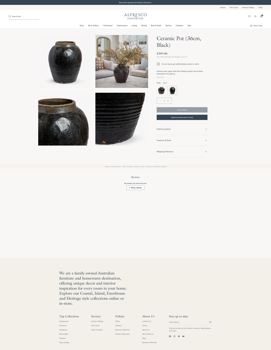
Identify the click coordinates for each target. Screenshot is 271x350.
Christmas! (108, 25)
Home (107, 166)
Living (134, 25)
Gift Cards (234, 7)
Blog (144, 338)
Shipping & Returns (165, 151)
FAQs (117, 321)
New (82, 25)
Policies (119, 316)
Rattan (168, 25)
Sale (189, 25)
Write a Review (137, 188)
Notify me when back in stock (182, 117)
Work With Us (148, 334)
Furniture (63, 325)
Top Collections (69, 316)
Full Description (164, 129)
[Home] (135, 16)
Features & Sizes (164, 140)
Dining (144, 25)
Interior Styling (248, 7)
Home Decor (116, 166)
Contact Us (146, 321)
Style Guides (64, 342)
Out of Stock (182, 110)
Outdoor (179, 25)
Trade (260, 7)
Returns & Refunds (122, 329)
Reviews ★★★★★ (149, 342)
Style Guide (258, 25)
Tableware (63, 329)
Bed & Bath (156, 25)
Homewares (122, 25)
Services (96, 316)
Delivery (118, 325)
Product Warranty (122, 334)
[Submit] (210, 322)
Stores (222, 7)
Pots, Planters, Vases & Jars (133, 166)
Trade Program (97, 329)
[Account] (255, 16)
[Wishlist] (249, 16)
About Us (148, 316)
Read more (160, 77)
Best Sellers (93, 25)
